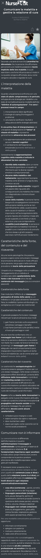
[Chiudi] (3, 3)
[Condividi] (32, 29)
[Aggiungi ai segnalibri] (37, 29)
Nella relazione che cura (12, 538)
